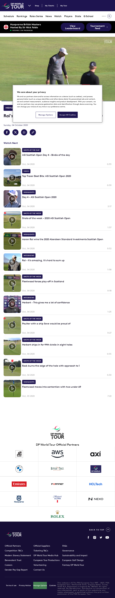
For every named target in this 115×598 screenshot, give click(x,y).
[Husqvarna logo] (19, 499)
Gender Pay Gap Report (16, 569)
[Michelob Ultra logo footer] (57, 499)
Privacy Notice (25, 585)
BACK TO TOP (96, 530)
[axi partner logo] (96, 454)
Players (68, 16)
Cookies (52, 585)
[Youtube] (107, 537)
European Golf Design (73, 560)
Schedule (9, 16)
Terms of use (11, 585)
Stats (78, 16)
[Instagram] (95, 537)
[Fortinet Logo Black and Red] (57, 484)
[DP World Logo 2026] (96, 469)
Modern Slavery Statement (18, 555)
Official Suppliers (42, 545)
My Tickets (49, 5)
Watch (58, 16)
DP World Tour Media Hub (46, 555)
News (49, 16)
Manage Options (40, 585)
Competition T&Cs (14, 550)
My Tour (63, 5)
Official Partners (13, 545)
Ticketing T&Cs (41, 550)
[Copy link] (33, 132)
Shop (37, 5)
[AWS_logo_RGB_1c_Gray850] (57, 454)
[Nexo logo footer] (96, 499)
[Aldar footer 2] (19, 454)
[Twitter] (101, 537)
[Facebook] (88, 537)
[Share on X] (15, 132)
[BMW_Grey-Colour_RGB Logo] (19, 469)
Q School (88, 16)
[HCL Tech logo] (96, 484)
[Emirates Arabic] (19, 484)
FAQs (64, 545)
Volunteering (40, 565)
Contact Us (39, 569)
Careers (8, 565)
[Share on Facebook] (7, 132)
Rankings (22, 16)
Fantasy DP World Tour (73, 565)
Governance (68, 550)
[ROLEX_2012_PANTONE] (57, 514)
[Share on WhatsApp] (24, 132)
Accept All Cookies (67, 115)
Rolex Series (36, 16)
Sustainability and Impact (74, 555)
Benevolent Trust (13, 560)
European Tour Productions (47, 560)
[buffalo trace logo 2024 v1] (57, 469)
